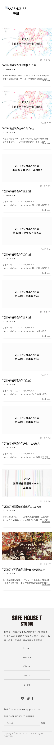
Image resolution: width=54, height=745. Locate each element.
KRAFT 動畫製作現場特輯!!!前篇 (19, 128)
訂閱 (43, 723)
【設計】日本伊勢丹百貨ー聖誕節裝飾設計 (24, 569)
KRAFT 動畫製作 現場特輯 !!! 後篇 (19, 65)
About (27, 648)
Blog (27, 684)
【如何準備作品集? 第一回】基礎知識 (21, 443)
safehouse (10, 69)
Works (27, 657)
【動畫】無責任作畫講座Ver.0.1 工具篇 (22, 506)
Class (27, 666)
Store (27, 675)
